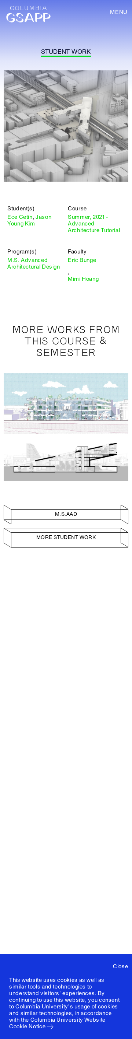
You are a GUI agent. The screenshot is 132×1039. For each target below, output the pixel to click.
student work (66, 52)
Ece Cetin (20, 217)
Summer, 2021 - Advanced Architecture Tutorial (94, 224)
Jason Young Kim (29, 220)
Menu (119, 12)
